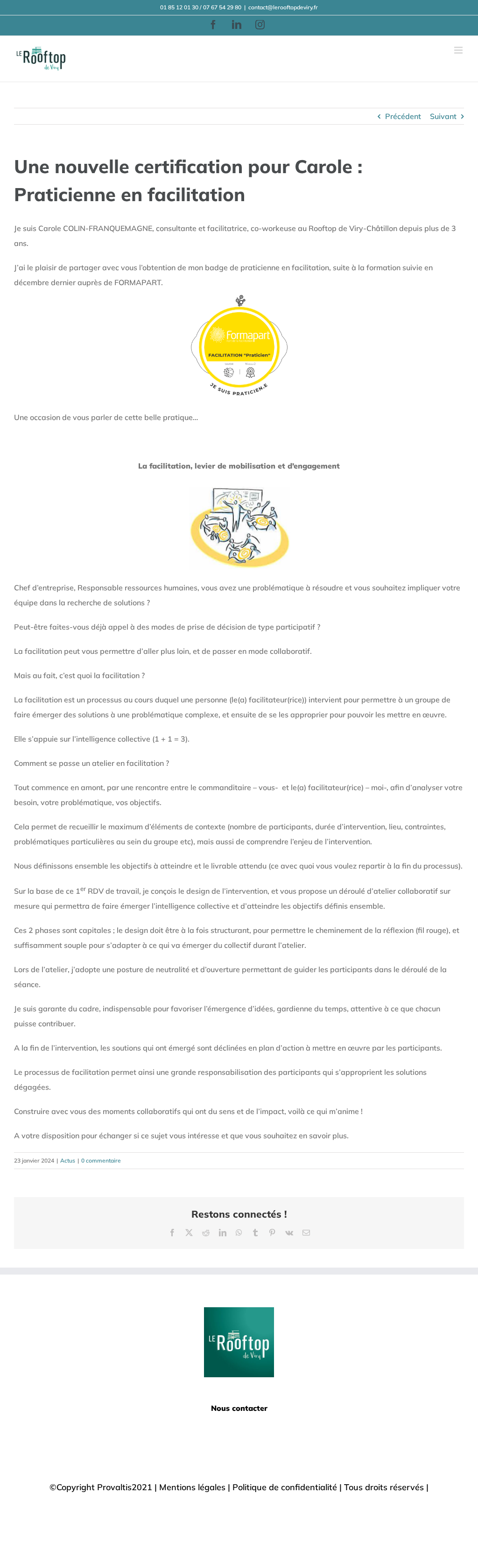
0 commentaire (101, 1160)
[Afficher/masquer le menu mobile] (459, 50)
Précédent (403, 116)
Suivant (443, 116)
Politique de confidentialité (284, 1487)
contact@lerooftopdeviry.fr (283, 7)
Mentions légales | (195, 1487)
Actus (67, 1160)
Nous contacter (239, 1408)
